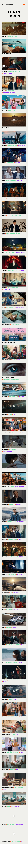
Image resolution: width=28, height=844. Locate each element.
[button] (24, 4)
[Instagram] (1, 38)
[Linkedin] (1, 44)
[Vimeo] (1, 41)
